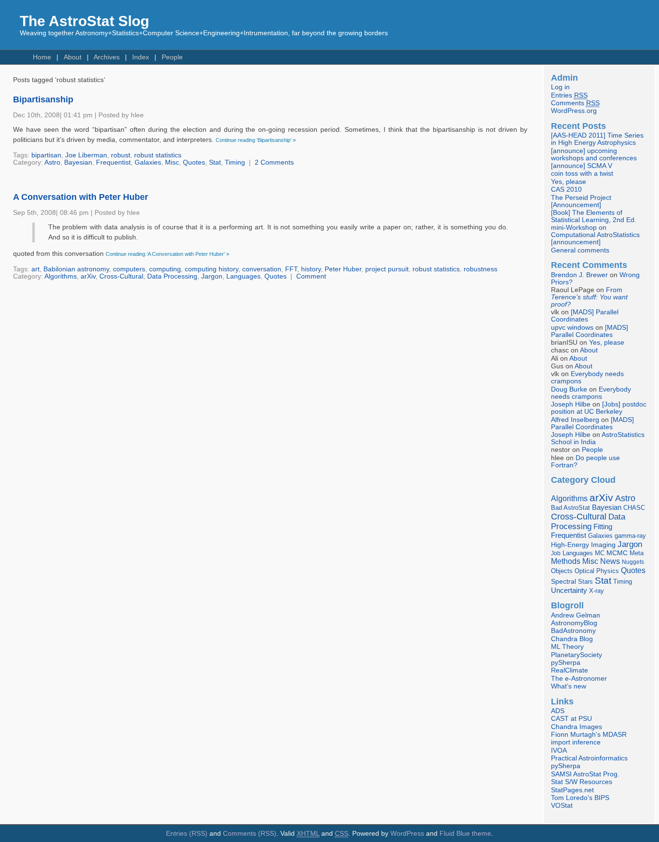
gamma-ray (630, 535)
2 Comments (274, 162)
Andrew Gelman (575, 615)
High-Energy (570, 544)
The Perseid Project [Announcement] (581, 201)
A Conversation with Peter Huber (80, 197)
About (73, 57)
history (311, 269)
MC (599, 553)
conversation (261, 269)
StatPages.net (572, 790)
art (35, 269)
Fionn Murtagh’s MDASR (589, 734)
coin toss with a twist (582, 173)
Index (140, 57)
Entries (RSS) (186, 833)
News (610, 561)
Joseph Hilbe (570, 404)
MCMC (617, 553)
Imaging (603, 544)
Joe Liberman (86, 155)
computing (165, 269)
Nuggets (633, 562)
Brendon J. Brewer (579, 275)
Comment (311, 276)
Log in (560, 87)
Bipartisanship (43, 99)
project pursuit (387, 269)
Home (42, 57)
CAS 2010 (566, 189)
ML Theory (567, 646)
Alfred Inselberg (575, 419)
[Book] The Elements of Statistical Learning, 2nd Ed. (593, 216)
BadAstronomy (573, 630)
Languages (243, 276)
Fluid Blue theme (465, 833)
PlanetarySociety (576, 655)
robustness (480, 269)
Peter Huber (343, 269)
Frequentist (113, 162)
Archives (107, 57)
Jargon (211, 276)
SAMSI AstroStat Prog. (585, 774)
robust (120, 155)
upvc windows (572, 327)
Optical (584, 571)
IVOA (559, 750)
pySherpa (565, 662)
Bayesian (78, 162)
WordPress (407, 833)
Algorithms (60, 276)
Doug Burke (569, 389)
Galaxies (148, 162)
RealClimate (569, 670)
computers (129, 269)
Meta (637, 553)
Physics (607, 571)
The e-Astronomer (579, 678)
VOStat (562, 805)
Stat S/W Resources (581, 782)
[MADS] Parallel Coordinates (584, 316)
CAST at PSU (571, 718)
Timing (235, 162)
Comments (575, 103)
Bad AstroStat (570, 507)
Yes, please (568, 181)
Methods (565, 561)
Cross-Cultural (121, 276)
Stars (585, 581)
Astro (52, 162)
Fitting (602, 527)
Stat (215, 162)
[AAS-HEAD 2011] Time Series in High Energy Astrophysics (597, 139)
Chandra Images (576, 726)
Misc (172, 162)
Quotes (194, 162)
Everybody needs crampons (591, 393)
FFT (291, 269)
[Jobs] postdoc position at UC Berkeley (598, 408)
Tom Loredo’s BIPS (580, 797)
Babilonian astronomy (76, 269)
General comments (580, 250)
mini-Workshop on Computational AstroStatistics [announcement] (595, 235)
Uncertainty (569, 590)
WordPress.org (574, 110)
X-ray (596, 590)
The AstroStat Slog (84, 21)
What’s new (568, 686)
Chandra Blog (572, 639)
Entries (569, 95)
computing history (211, 269)
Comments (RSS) (249, 833)
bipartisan (46, 155)
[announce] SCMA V (581, 165)
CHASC (634, 507)
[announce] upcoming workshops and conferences (594, 154)
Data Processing (172, 276)
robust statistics (157, 155)
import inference (576, 742)
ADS (557, 711)
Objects (562, 571)
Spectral (563, 581)
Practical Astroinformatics (589, 758)
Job (556, 553)
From (589, 297)
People (172, 57)
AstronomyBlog (574, 623)
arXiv (88, 276)
